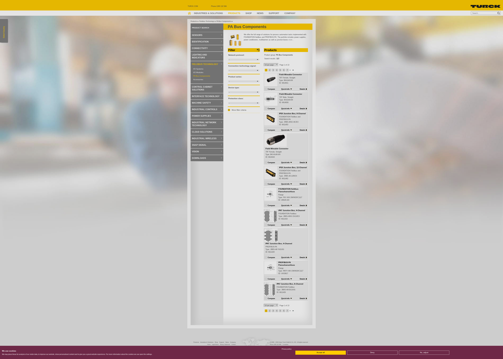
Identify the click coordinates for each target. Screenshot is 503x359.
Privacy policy (286, 349)
